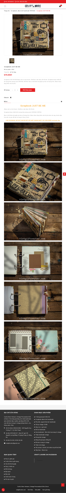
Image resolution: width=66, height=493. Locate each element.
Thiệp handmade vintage (42, 434)
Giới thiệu (30, 489)
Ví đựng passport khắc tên (42, 417)
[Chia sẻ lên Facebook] (10, 97)
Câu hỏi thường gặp (10, 464)
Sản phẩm (37, 489)
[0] (60, 6)
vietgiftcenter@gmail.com (13, 443)
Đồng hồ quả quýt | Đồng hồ (43, 440)
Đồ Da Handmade (40, 429)
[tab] (33, 101)
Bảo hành (7, 471)
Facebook (40, 460)
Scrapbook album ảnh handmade (44, 419)
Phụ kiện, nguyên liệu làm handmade (45, 422)
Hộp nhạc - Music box (41, 450)
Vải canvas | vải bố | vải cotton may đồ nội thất (48, 447)
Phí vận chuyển (9, 479)
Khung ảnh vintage (40, 437)
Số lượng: (7, 90)
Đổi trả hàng (8, 469)
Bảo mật (7, 474)
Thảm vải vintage (40, 445)
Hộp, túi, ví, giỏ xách (41, 427)
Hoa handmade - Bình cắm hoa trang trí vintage (48, 432)
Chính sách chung (10, 476)
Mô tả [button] (5, 101)
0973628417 (11, 1)
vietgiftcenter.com (21, 489)
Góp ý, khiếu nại (9, 466)
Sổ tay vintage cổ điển (41, 424)
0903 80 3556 (23, 1)
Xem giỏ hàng (46, 489)
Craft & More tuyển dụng (12, 461)
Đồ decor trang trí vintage (42, 442)
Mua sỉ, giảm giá (9, 458)
